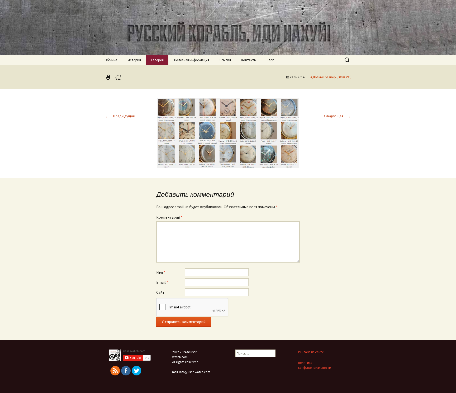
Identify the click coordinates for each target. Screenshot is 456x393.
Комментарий (169, 217)
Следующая (338, 116)
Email (162, 282)
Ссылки (225, 60)
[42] (228, 132)
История (134, 60)
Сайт (160, 292)
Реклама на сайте (311, 352)
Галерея (157, 60)
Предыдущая (119, 116)
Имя (160, 272)
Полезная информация (191, 60)
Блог (270, 60)
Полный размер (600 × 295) (332, 77)
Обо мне (110, 60)
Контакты (248, 60)
